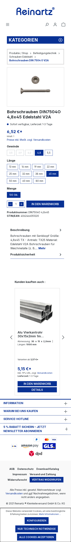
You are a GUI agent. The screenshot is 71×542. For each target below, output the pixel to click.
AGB (12, 468)
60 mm (26, 180)
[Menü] (7, 24)
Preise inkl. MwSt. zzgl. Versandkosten (28, 139)
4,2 (30, 153)
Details (37, 389)
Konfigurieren (36, 520)
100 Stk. (13, 194)
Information (13, 403)
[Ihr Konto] (55, 24)
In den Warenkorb (45, 204)
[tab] (36, 239)
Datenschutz (25, 468)
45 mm (52, 173)
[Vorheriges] (11, 337)
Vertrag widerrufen (46, 479)
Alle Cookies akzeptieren (36, 537)
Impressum (20, 474)
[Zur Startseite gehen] (35, 11)
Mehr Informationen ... (50, 514)
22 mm (50, 166)
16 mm (25, 166)
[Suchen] (47, 24)
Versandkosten (44, 373)
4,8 (39, 152)
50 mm (13, 180)
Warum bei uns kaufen (20, 411)
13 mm (12, 166)
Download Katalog (47, 468)
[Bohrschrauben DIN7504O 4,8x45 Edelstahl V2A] (35, 87)
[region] (35, 87)
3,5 (12, 153)
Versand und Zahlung (43, 474)
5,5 (48, 152)
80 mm (39, 180)
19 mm (37, 166)
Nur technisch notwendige (37, 528)
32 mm (25, 173)
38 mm (39, 173)
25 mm (12, 173)
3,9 (21, 153)
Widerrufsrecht (17, 479)
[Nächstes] (63, 337)
